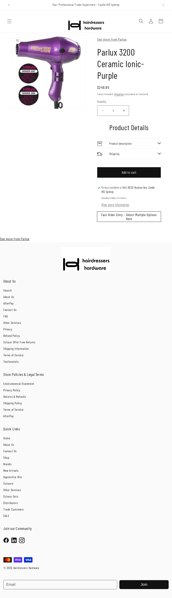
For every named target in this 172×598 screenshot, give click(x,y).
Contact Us (10, 310)
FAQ (5, 316)
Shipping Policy (12, 403)
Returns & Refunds (14, 396)
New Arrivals (10, 470)
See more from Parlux (112, 39)
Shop (6, 457)
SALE (6, 516)
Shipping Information (16, 348)
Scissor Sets (10, 496)
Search (7, 290)
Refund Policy (11, 336)
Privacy (7, 329)
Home (6, 438)
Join (144, 584)
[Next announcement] (163, 5)
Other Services (12, 323)
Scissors (8, 483)
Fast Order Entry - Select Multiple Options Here (129, 217)
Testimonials (11, 361)
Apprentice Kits (12, 477)
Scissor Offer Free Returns (19, 342)
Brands (7, 464)
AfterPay (8, 303)
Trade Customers (13, 509)
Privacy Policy (11, 390)
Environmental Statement (18, 383)
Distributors (10, 503)
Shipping (119, 94)
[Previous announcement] (9, 5)
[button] (9, 21)
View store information (115, 204)
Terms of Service (13, 355)
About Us (8, 297)
